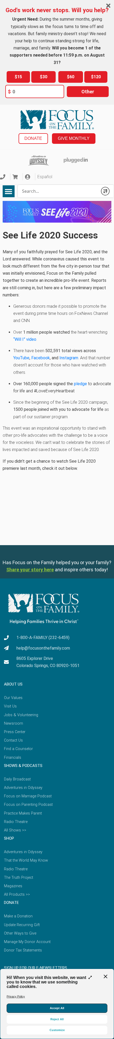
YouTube (21, 357)
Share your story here (30, 569)
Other (87, 91)
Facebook (40, 357)
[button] (9, 191)
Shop (9, 838)
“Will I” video (24, 339)
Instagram (68, 357)
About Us (13, 684)
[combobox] (58, 191)
